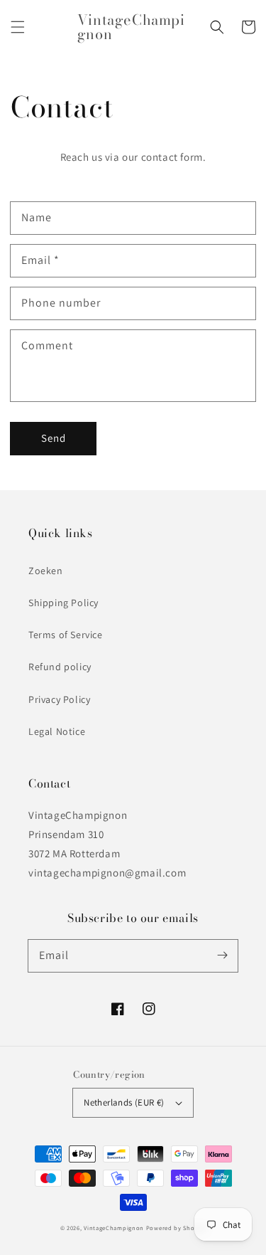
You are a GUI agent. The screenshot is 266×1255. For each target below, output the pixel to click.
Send (53, 438)
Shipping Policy (63, 602)
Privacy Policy (59, 699)
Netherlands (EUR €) (124, 1102)
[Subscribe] (222, 955)
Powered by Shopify (176, 1228)
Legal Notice (56, 731)
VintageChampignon (114, 1228)
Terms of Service (65, 634)
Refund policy (60, 666)
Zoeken (45, 570)
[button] (17, 27)
